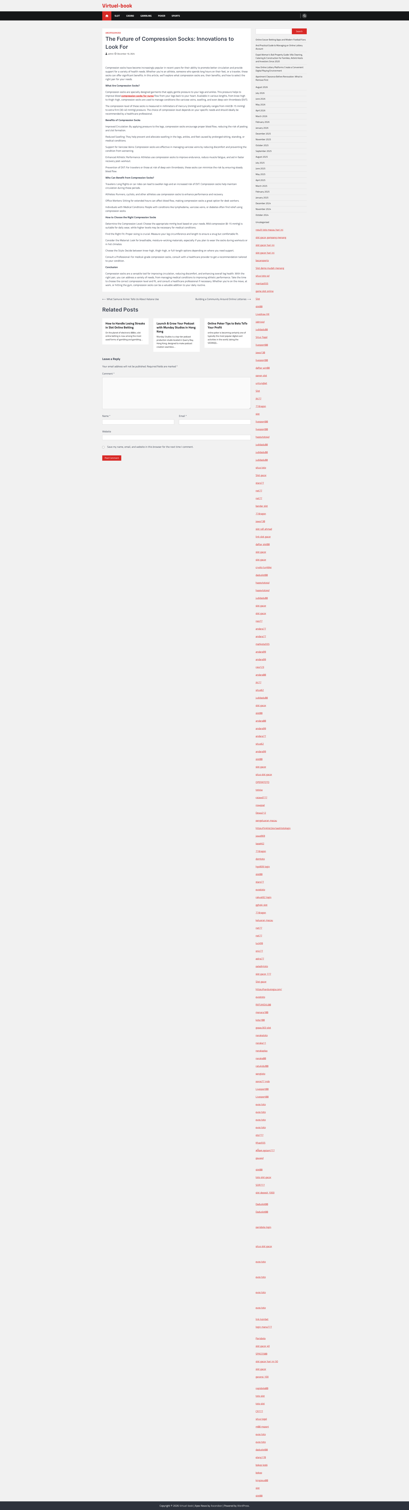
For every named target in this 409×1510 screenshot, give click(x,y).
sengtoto (260, 1074)
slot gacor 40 (263, 1346)
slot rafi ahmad (264, 529)
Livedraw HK (262, 314)
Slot (117, 16)
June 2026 (260, 99)
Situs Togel (261, 337)
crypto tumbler (264, 567)
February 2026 (263, 122)
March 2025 (261, 186)
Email (183, 416)
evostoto (260, 889)
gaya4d (259, 1158)
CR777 (259, 1411)
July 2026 (260, 93)
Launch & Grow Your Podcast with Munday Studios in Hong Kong (176, 327)
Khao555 (260, 1143)
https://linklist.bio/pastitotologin (273, 828)
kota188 (260, 1020)
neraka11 (261, 1043)
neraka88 (261, 1058)
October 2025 (262, 145)
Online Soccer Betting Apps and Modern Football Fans (281, 39)
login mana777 (264, 1327)
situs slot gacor (264, 774)
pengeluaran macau (266, 820)
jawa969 (260, 836)
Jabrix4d (260, 322)
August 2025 (262, 157)
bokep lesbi (262, 1465)
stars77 (260, 483)
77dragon (261, 406)
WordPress (243, 1506)
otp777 (259, 1135)
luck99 (259, 943)
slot (258, 414)
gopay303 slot (263, 1028)
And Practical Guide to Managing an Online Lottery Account (279, 47)
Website (106, 431)
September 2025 (264, 151)
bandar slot (262, 506)
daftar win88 (263, 368)
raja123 (260, 667)
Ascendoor (216, 1506)
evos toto (261, 1104)
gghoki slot (261, 905)
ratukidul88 (262, 1066)
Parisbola (261, 1338)
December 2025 (263, 133)
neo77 (259, 621)
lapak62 (260, 843)
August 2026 (262, 87)
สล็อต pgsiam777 (265, 1150)
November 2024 (263, 209)
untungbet (261, 383)
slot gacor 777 (263, 974)
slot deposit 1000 (265, 1192)
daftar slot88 (263, 544)
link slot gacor (263, 536)
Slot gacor (261, 475)
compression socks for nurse (137, 96)
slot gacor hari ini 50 (267, 1361)
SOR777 (260, 1185)
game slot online (265, 291)
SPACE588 (261, 1354)
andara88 (261, 675)
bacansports (262, 260)
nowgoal (260, 805)
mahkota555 (263, 644)
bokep (259, 1473)
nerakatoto (262, 1035)
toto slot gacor (263, 1177)
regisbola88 (262, 1388)
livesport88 (262, 345)
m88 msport (262, 1426)
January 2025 (262, 197)
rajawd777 (261, 797)
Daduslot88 (262, 1204)
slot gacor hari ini (265, 245)
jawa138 (260, 352)
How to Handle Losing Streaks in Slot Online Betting (125, 325)
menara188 (262, 1012)
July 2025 (260, 162)
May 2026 (260, 104)
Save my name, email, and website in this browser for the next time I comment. (150, 447)
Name (106, 416)
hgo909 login (263, 866)
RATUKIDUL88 (263, 1005)
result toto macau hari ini (269, 230)
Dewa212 (261, 813)
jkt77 (258, 398)
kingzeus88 (262, 1480)
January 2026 (262, 128)
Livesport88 (262, 1089)
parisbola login (263, 1227)
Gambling (146, 16)
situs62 (260, 690)
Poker (161, 16)
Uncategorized (113, 33)
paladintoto (262, 966)
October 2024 (262, 215)
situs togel (261, 1419)
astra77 (260, 958)
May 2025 (260, 174)
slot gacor (261, 552)
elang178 (261, 1457)
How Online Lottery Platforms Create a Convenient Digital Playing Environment (279, 69)
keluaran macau (264, 920)
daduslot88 (262, 575)
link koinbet (262, 1319)
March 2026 (261, 116)
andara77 (261, 629)
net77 (259, 490)
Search (299, 31)
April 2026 (260, 110)
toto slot (260, 1396)
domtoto (260, 859)
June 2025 (260, 168)
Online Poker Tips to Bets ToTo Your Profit (227, 325)
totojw (259, 790)
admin (111, 53)
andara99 (261, 652)
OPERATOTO (262, 782)
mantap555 (262, 283)
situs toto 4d (262, 276)
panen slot (261, 375)
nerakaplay (262, 1051)
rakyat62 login (263, 897)
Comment (108, 373)
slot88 (259, 306)
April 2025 (260, 180)
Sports (176, 16)
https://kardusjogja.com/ (269, 989)
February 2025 (263, 191)
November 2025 (263, 139)
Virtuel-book (117, 5)
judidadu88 (262, 329)
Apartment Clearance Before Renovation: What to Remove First (279, 78)
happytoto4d (262, 437)
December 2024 (263, 203)
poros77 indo (263, 1081)
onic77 (259, 951)
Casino (130, 16)
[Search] (304, 15)
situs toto (261, 467)
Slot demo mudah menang (270, 268)
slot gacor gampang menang (271, 237)
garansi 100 (262, 1377)
